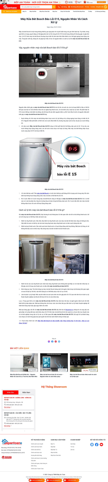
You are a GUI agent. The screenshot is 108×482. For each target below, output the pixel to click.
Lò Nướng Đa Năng (100, 11)
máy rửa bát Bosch (43, 193)
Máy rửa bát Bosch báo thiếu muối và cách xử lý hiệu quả (83, 375)
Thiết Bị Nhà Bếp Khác (79, 11)
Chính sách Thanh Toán (37, 468)
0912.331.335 (18, 404)
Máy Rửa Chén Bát (44, 11)
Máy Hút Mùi (33, 11)
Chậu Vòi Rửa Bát (65, 11)
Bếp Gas (55, 11)
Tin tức (87, 7)
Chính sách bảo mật (36, 452)
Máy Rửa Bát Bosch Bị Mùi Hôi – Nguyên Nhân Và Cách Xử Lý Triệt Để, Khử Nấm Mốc (23, 375)
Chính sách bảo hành (36, 446)
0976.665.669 (10, 404)
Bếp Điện (53, 446)
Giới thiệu (73, 444)
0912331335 (10, 447)
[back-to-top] (105, 472)
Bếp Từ (24, 11)
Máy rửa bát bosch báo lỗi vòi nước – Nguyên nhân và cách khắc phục (51, 375)
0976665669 (10, 450)
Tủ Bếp (90, 11)
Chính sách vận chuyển (37, 444)
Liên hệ (72, 449)
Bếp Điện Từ (54, 449)
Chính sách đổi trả (35, 449)
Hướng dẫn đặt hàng (36, 455)
